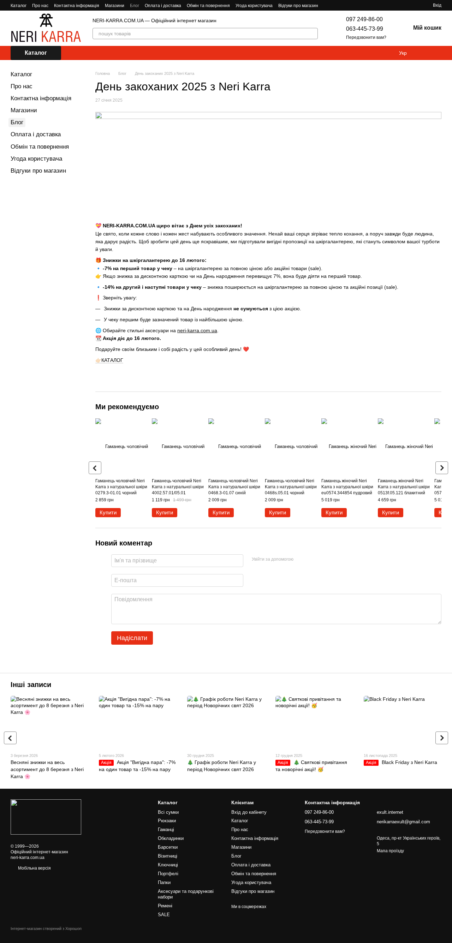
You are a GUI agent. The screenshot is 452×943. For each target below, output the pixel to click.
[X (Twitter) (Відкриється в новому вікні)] (353, 5)
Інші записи (31, 684)
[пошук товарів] (312, 33)
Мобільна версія (34, 868)
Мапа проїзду (390, 850)
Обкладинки (171, 838)
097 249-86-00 (364, 19)
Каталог (18, 5)
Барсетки (168, 847)
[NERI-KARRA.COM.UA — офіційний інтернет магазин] (46, 816)
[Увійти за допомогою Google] (312, 559)
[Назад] (95, 467)
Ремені (165, 905)
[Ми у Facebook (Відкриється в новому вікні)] (328, 5)
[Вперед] (441, 467)
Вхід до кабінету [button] (249, 812)
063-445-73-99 (364, 29)
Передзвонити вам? (366, 37)
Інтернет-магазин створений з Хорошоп (46, 928)
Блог (134, 5)
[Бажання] (437, 52)
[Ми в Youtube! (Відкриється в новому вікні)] (345, 5)
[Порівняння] (423, 52)
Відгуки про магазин (298, 5)
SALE (164, 914)
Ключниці (168, 864)
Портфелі (168, 873)
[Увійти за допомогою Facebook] (301, 559)
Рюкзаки (167, 820)
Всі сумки (168, 812)
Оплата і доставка (163, 5)
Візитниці (167, 856)
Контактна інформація (76, 5)
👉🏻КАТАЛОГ (109, 360)
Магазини (114, 5)
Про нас (40, 5)
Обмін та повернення (208, 5)
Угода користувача (254, 5)
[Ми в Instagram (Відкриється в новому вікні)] (336, 5)
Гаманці (166, 829)
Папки (164, 882)
